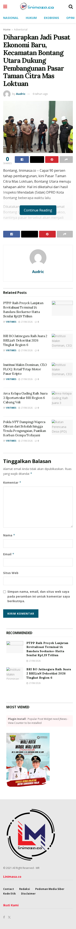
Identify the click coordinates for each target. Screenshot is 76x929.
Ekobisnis (51, 18)
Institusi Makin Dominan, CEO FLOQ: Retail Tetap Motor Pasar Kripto (25, 369)
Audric (20, 94)
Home (7, 29)
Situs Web (10, 573)
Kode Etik (9, 893)
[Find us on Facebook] (4, 917)
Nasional (11, 18)
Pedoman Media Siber (49, 889)
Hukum (31, 18)
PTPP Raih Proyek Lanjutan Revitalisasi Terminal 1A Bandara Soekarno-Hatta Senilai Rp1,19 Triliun (47, 649)
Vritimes (11, 321)
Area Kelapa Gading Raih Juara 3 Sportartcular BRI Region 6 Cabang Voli (25, 397)
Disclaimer (28, 893)
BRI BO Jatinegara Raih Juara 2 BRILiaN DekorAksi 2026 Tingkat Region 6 (25, 340)
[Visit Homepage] (37, 6)
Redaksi (24, 889)
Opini (70, 18)
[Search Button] (71, 6)
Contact (8, 889)
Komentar (12, 482)
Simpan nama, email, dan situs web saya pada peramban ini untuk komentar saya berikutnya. (38, 596)
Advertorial (20, 29)
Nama (9, 535)
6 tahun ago (40, 94)
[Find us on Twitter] (9, 917)
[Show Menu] (5, 6)
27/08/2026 (26, 321)
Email (8, 554)
